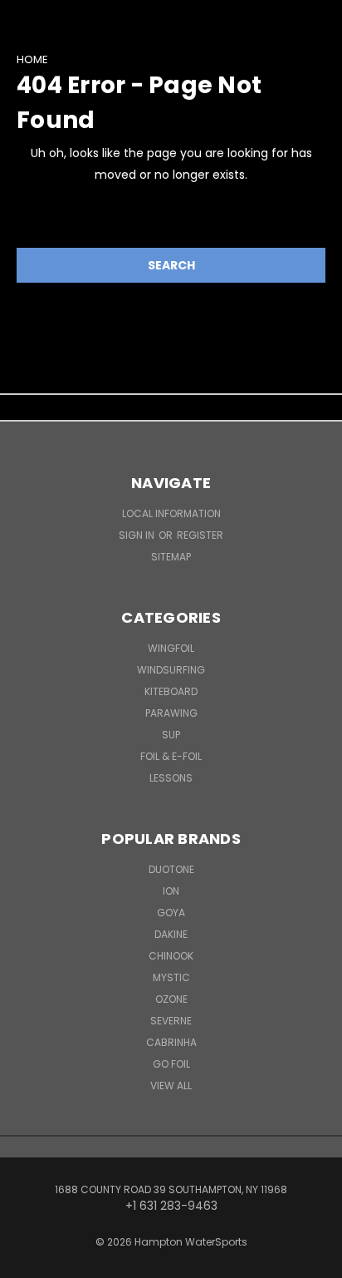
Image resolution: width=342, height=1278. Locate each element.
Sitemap (171, 557)
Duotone (171, 869)
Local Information (171, 513)
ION (171, 891)
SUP (171, 735)
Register (200, 535)
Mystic (171, 977)
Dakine (171, 934)
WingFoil (171, 648)
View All (171, 1085)
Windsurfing (171, 670)
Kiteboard (171, 691)
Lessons (171, 778)
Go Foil (171, 1064)
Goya (171, 912)
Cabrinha (171, 1042)
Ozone (171, 999)
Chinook (171, 956)
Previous (26, 1261)
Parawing (171, 713)
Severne (171, 1021)
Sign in (138, 535)
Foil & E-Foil (171, 756)
